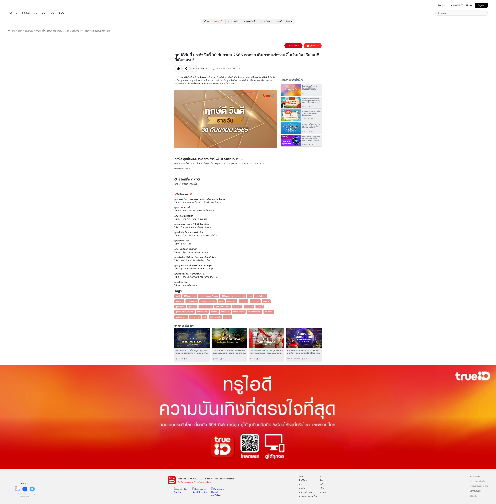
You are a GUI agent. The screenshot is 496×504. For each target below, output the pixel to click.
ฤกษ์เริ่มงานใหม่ (181, 317)
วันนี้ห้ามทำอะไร (215, 317)
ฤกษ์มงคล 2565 (206, 306)
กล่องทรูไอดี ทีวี (457, 5)
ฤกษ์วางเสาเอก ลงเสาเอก (184, 311)
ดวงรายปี (278, 21)
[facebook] (25, 489)
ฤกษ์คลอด (179, 301)
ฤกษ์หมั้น (214, 311)
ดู (16, 13)
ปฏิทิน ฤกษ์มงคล (190, 296)
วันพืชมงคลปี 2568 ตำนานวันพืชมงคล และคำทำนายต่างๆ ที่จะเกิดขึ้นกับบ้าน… (266, 351)
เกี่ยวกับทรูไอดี (475, 476)
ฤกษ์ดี (221, 301)
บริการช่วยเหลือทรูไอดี (308, 496)
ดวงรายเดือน (264, 21)
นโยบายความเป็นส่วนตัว (479, 486)
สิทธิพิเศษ (26, 13)
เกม (43, 13)
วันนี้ (10, 13)
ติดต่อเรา (473, 496)
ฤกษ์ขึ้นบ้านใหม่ (260, 296)
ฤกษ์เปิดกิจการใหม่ (254, 311)
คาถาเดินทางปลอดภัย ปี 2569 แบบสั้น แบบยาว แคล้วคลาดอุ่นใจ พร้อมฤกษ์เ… (229, 351)
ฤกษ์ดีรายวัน (231, 301)
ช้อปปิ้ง (302, 488)
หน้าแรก (207, 21)
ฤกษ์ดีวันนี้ (243, 301)
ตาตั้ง (51, 13)
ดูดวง (20, 30)
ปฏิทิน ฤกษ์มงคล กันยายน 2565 (233, 296)
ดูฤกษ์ (178, 296)
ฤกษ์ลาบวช (249, 306)
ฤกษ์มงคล (192, 306)
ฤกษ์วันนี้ (260, 306)
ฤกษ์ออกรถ (225, 311)
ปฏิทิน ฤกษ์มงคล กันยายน (208, 296)
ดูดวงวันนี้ (314, 45)
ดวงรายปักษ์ (249, 21)
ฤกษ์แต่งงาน (194, 317)
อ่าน (35, 13)
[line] (17, 489)
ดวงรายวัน (218, 21)
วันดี (204, 317)
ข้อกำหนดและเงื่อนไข (477, 481)
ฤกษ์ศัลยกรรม (202, 311)
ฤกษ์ (250, 296)
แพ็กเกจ (323, 488)
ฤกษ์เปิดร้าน (269, 311)
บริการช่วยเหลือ (475, 491)
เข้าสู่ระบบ (481, 5)
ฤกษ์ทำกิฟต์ (255, 301)
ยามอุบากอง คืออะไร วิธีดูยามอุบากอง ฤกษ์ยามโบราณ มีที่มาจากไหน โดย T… (191, 351)
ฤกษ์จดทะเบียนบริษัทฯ (207, 301)
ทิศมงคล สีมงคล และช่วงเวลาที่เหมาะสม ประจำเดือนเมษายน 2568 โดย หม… (303, 351)
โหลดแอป (441, 5)
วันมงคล (227, 317)
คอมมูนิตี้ (323, 492)
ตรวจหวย (295, 45)
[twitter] (32, 489)
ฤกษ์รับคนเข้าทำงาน (223, 306)
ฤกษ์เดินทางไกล (238, 311)
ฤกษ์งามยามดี (192, 301)
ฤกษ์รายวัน (237, 306)
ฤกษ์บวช (266, 301)
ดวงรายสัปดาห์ (234, 21)
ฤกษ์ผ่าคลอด (180, 306)
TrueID (16, 5)
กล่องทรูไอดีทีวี (305, 492)
